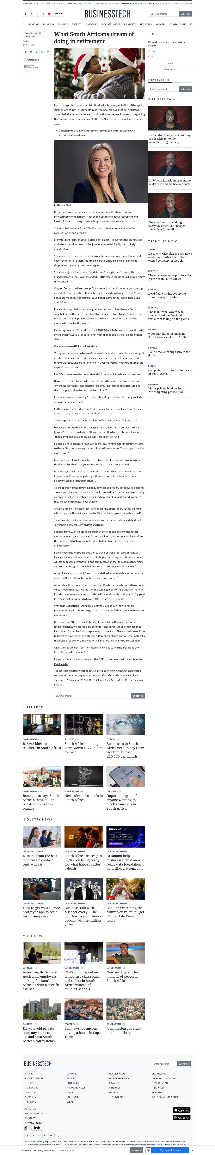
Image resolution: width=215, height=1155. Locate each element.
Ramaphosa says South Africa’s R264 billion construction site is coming (41, 802)
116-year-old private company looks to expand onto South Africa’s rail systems (39, 1035)
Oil (175, 3)
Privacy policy (33, 1122)
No (152, 56)
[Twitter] (31, 14)
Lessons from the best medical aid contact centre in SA (40, 860)
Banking (33, 24)
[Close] (193, 1150)
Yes (153, 51)
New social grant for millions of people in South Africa (122, 976)
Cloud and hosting (164, 1078)
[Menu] (23, 24)
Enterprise (73, 1082)
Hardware (31, 1087)
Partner (26, 41)
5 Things (153, 249)
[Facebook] (25, 14)
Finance (63, 24)
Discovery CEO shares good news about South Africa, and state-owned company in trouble (170, 257)
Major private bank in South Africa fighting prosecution (166, 390)
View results (170, 69)
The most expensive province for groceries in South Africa (169, 277)
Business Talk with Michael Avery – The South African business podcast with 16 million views (82, 916)
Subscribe (185, 13)
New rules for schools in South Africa (83, 798)
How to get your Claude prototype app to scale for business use (41, 912)
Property (130, 24)
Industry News (111, 24)
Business (48, 24)
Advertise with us (35, 1113)
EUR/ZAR (126, 3)
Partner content (33, 851)
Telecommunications (165, 1097)
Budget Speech (33, 1078)
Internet (114, 1087)
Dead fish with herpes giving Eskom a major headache (167, 295)
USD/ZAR (71, 3)
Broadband (159, 1073)
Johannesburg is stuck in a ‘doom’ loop (123, 1031)
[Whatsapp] (37, 14)
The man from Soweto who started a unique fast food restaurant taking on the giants (168, 315)
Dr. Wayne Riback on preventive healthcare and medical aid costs (169, 182)
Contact (29, 1118)
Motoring (91, 24)
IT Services (158, 1087)
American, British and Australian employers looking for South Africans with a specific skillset (41, 980)
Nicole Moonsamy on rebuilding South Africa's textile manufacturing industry (169, 138)
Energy (76, 24)
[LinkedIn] (43, 14)
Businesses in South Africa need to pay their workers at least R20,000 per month (125, 750)
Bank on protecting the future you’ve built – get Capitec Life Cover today (125, 914)
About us (30, 1108)
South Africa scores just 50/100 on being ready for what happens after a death (83, 862)
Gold (151, 3)
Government (30, 739)
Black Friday (117, 1073)
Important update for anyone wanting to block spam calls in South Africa (123, 802)
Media (70, 1092)
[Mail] (48, 52)
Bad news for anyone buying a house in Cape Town (82, 1033)
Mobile (113, 1092)
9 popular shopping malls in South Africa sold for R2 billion (168, 335)
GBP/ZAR (99, 3)
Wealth (160, 24)
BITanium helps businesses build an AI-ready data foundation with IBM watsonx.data (124, 862)
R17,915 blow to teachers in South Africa (42, 746)
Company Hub (177, 24)
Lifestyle (111, 791)
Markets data (30, 3)
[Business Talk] (58, 14)
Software (73, 1097)
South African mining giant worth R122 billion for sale (83, 748)
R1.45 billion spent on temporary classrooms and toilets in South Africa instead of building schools (82, 980)
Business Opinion (119, 1078)
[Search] (191, 24)
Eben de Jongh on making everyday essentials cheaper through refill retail (166, 226)
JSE (43, 3)
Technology (117, 1097)
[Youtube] (49, 14)
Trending (146, 24)
